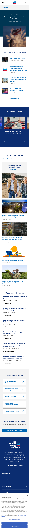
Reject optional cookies (14, 523)
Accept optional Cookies (14, 526)
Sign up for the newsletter (14, 430)
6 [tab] (18, 141)
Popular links (5, 492)
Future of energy (6, 486)
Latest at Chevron (6, 479)
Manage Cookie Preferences (14, 519)
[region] (14, 511)
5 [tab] (16, 141)
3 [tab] (13, 141)
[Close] (27, 495)
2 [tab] (12, 141)
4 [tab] (15, 141)
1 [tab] (11, 141)
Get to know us (6, 473)
